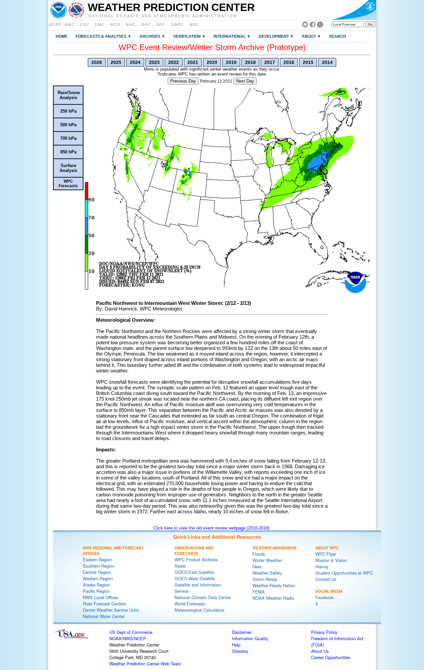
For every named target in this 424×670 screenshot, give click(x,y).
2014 (327, 62)
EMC (100, 25)
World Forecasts (190, 603)
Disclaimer (241, 632)
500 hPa (68, 124)
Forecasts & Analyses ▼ (104, 36)
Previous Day (183, 81)
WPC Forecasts (68, 183)
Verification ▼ (189, 36)
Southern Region (99, 566)
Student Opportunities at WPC (344, 573)
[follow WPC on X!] (320, 25)
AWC (70, 25)
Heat (256, 566)
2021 (192, 62)
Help (236, 645)
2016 (289, 62)
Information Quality (250, 638)
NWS (128, 638)
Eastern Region (97, 559)
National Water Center (104, 616)
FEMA (258, 591)
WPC (194, 25)
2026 (96, 62)
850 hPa (68, 151)
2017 (269, 62)
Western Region (98, 578)
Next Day (245, 81)
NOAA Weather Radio (273, 598)
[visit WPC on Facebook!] (313, 25)
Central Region (97, 572)
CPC (85, 25)
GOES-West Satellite (195, 578)
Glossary (240, 651)
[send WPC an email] (305, 25)
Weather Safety (267, 573)
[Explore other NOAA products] (59, 10)
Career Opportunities (330, 657)
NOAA (115, 638)
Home (62, 36)
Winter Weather (267, 560)
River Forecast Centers (104, 603)
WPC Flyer (325, 554)
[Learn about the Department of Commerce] (353, 10)
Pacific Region (96, 591)
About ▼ (311, 36)
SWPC (177, 25)
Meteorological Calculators (199, 610)
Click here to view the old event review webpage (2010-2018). (212, 528)
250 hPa (68, 111)
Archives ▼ (152, 36)
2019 (231, 62)
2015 (308, 62)
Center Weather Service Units (111, 610)
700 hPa (68, 138)
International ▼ (232, 36)
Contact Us (325, 579)
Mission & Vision (331, 560)
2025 (116, 62)
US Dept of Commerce (130, 632)
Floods (258, 554)
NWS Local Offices (100, 597)
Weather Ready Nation (273, 585)
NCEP (55, 25)
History (321, 566)
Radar (180, 566)
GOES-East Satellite (194, 572)
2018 (250, 62)
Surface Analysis (68, 168)
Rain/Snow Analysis (69, 95)
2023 (154, 62)
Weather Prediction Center (171, 7)
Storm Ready (264, 579)
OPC (146, 25)
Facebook (324, 597)
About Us (320, 651)
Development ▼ (276, 36)
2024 (135, 62)
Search (337, 36)
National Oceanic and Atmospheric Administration (162, 15)
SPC (161, 25)
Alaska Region (96, 585)
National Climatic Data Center (203, 597)
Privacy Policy (324, 632)
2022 (173, 62)
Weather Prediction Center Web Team (145, 663)
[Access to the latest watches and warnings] (76, 10)
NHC (131, 25)
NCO (115, 25)
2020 (212, 62)
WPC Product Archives (196, 559)
